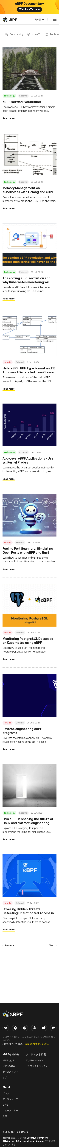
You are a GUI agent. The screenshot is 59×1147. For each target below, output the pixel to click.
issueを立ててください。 (38, 1043)
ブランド (7, 1104)
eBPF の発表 (9, 1065)
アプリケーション (34, 1060)
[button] (8, 945)
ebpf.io (6, 1137)
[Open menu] (54, 19)
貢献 (5, 1116)
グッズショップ (10, 1099)
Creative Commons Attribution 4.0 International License (25, 1139)
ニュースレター (10, 1110)
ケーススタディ (10, 1071)
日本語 (38, 19)
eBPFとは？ (9, 1060)
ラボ (5, 1077)
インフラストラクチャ (37, 1065)
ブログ (6, 1093)
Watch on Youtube (29, 9)
